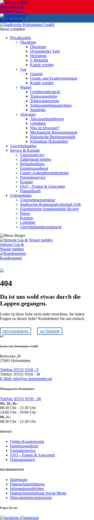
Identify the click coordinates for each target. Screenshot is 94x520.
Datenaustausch (22, 459)
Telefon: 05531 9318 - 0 (19, 370)
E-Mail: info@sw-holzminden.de (26, 379)
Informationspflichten (27, 488)
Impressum (18, 479)
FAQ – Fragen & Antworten (32, 455)
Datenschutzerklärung (27, 484)
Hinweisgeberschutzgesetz (31, 497)
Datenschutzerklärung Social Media (38, 493)
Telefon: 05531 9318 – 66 (20, 399)
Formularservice (23, 450)
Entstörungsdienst (24, 446)
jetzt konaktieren (16, 331)
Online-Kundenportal (27, 441)
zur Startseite (50, 331)
